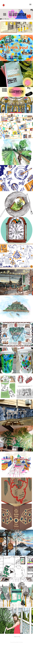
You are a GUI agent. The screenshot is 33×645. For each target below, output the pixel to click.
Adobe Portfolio (19, 642)
